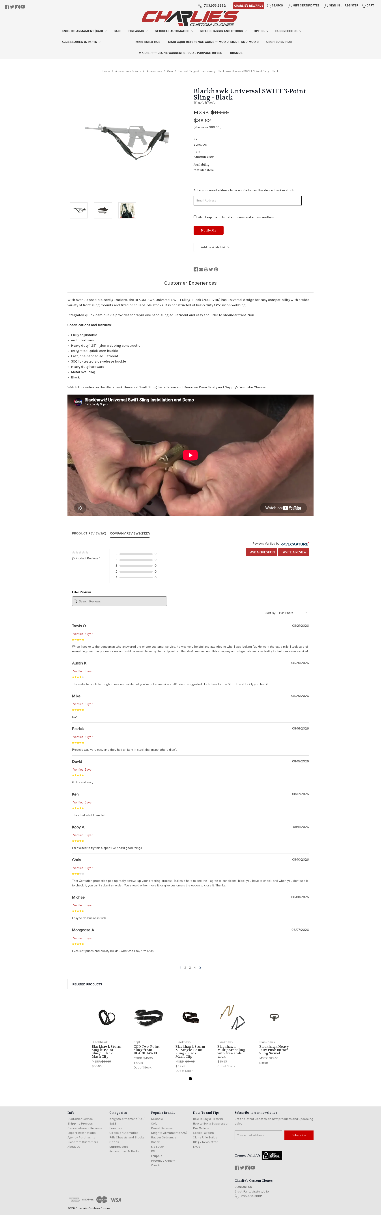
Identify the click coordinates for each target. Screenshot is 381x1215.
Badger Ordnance (163, 1137)
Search (277, 5)
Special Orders (203, 1133)
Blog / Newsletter (205, 1142)
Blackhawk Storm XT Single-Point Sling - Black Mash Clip (190, 1051)
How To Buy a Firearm (208, 1119)
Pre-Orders (201, 1128)
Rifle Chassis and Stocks (222, 31)
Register (351, 5)
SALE (117, 31)
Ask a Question (262, 552)
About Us (73, 1147)
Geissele (157, 1119)
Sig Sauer (157, 1147)
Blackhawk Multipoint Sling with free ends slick (231, 1051)
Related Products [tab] (87, 984)
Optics (259, 31)
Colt (154, 1123)
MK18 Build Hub (147, 42)
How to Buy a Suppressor (211, 1123)
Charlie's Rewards (248, 6)
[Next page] (200, 968)
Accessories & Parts (80, 42)
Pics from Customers (82, 1142)
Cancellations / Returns (84, 1128)
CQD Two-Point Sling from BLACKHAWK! (146, 1049)
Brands (236, 53)
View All (156, 1165)
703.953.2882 (215, 5)
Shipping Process (80, 1123)
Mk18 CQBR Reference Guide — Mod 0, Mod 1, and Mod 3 (213, 42)
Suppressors (286, 31)
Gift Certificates (305, 5)
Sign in (334, 5)
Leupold (156, 1156)
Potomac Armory (163, 1160)
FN (153, 1151)
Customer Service (80, 1119)
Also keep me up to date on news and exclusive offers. (236, 217)
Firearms (136, 31)
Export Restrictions (81, 1133)
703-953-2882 (251, 1196)
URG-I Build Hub (279, 42)
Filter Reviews (81, 592)
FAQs (196, 1147)
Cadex (155, 1142)
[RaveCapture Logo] (294, 543)
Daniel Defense (161, 1128)
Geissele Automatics (172, 31)
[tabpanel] (107, 1033)
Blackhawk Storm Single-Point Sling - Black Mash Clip (106, 1051)
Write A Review (294, 552)
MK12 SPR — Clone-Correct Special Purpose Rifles (180, 53)
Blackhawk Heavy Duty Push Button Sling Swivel (274, 1049)
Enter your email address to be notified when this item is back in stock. (244, 190)
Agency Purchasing (81, 1137)
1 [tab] (190, 1078)
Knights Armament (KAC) (83, 31)
